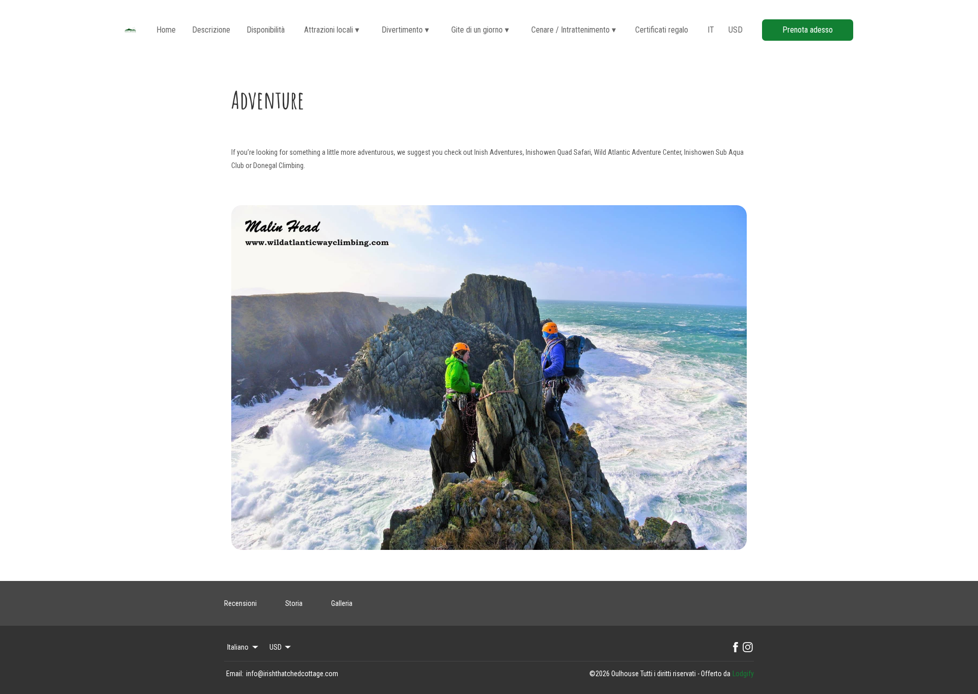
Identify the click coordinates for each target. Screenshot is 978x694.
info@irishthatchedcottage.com (292, 674)
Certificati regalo (661, 30)
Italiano (238, 647)
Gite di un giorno (480, 30)
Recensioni (240, 603)
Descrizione (211, 30)
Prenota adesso (807, 30)
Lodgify (743, 674)
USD (735, 30)
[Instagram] (748, 647)
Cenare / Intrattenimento (573, 30)
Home (166, 30)
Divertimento (405, 30)
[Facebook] (735, 647)
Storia (294, 603)
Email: (234, 674)
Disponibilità (266, 30)
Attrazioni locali (331, 30)
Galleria (341, 603)
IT (711, 30)
